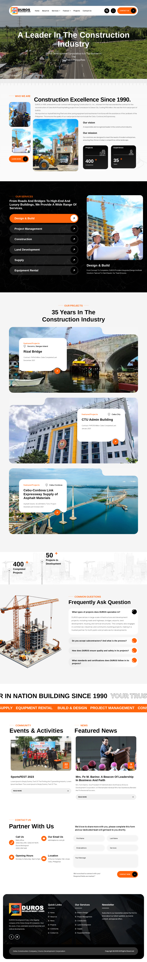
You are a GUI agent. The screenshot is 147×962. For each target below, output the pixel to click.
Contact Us (87, 11)
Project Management (28, 228)
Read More (17, 791)
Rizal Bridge (33, 351)
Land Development (27, 249)
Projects (77, 11)
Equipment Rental (26, 270)
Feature (66, 11)
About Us (45, 11)
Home (37, 11)
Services (55, 11)
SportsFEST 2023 (22, 776)
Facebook (7, 75)
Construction (23, 239)
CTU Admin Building (97, 419)
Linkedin (17, 75)
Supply (19, 260)
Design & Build (24, 218)
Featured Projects (32, 343)
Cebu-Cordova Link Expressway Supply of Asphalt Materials (41, 494)
